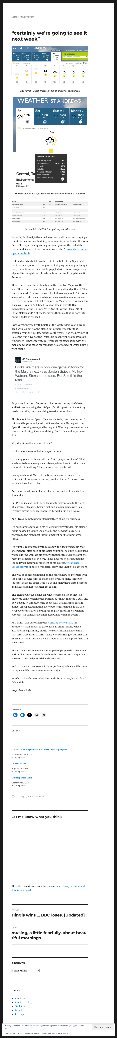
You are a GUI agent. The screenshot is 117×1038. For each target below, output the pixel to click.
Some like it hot (19, 764)
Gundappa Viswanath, (60, 622)
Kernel (18, 1010)
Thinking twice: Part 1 (22, 778)
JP (17, 796)
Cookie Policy (62, 1033)
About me (19, 998)
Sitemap (19, 1014)
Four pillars (39, 796)
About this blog (23, 1002)
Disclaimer (20, 1006)
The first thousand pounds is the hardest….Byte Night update (39, 749)
